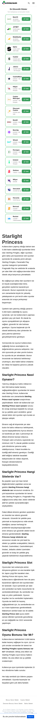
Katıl (27, 19)
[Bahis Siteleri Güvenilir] (10, 3)
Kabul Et (30, 716)
